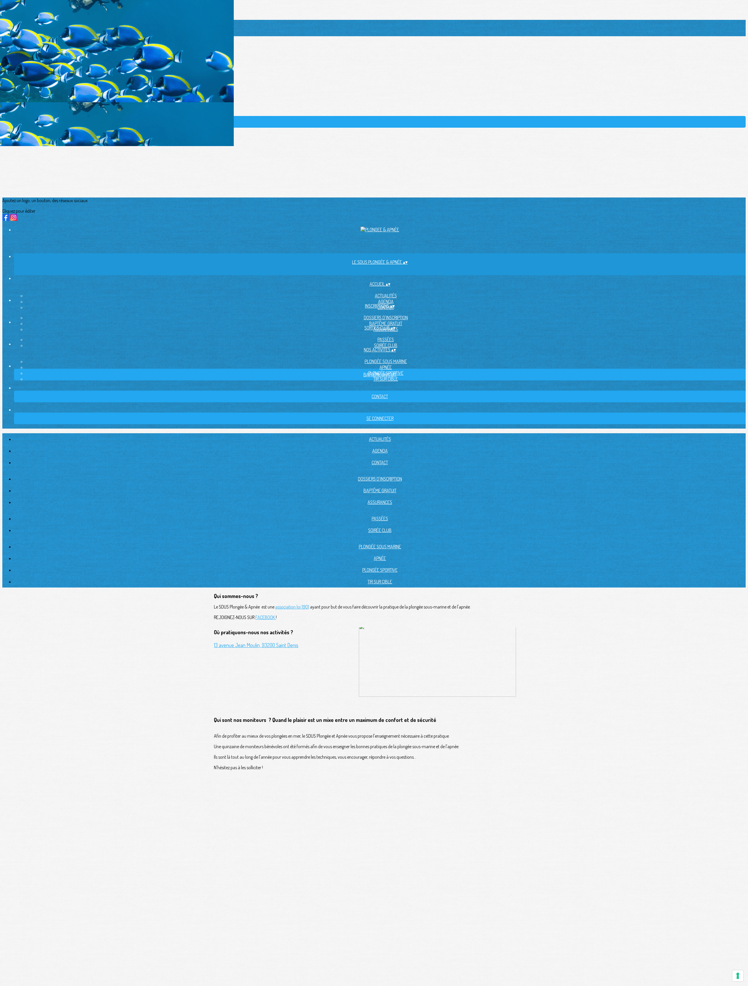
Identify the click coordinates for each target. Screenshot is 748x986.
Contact (380, 462)
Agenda (386, 301)
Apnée (386, 367)
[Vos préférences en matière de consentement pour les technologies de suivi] (737, 975)
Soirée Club (385, 345)
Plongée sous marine (386, 361)
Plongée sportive (380, 570)
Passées (386, 339)
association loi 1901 (292, 607)
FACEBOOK (265, 617)
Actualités (386, 296)
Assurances (380, 502)
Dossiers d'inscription (386, 317)
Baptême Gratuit (385, 323)
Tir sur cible (385, 379)
